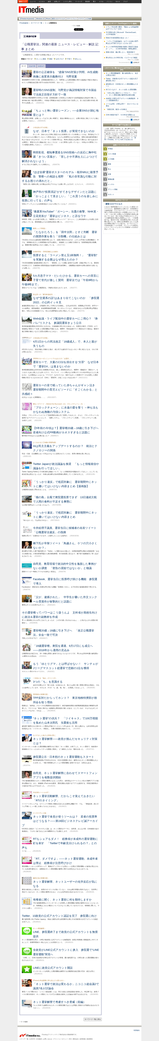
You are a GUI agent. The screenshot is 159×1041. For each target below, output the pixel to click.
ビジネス (42, 1)
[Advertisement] (121, 272)
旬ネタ (118, 1)
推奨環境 (90, 1039)
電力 (94, 1)
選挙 (50, 59)
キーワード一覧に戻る (93, 1019)
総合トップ (23, 1)
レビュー (41, 66)
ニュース (33, 1)
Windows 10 (40, 19)
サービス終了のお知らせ (121, 125)
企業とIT (57, 1)
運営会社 (76, 1039)
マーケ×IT (78, 1)
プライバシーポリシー (60, 1039)
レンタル (111, 184)
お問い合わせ (47, 1039)
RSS (70, 1039)
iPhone (48, 19)
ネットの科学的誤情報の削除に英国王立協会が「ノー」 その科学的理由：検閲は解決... (122, 48)
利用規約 (137, 1030)
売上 (109, 169)
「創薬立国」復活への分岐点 (122, 110)
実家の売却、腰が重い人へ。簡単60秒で (122, 53)
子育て (69, 59)
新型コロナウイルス (58, 19)
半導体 (110, 149)
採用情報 (83, 1039)
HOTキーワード (121, 200)
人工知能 (88, 19)
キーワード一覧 (36, 23)
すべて (24, 66)
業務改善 (111, 179)
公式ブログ (60, 59)
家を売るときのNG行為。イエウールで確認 (122, 58)
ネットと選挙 (41, 59)
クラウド (81, 19)
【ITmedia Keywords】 (27, 19)
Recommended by (124, 62)
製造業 (87, 1)
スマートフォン (71, 19)
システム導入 (67, 1)
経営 (49, 1)
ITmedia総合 (23, 23)
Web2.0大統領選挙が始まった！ (117, 38)
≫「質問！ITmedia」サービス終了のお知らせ (120, 138)
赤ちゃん (78, 59)
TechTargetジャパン (125, 23)
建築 (109, 164)
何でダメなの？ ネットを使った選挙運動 (121, 89)
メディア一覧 (23, 1039)
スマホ (101, 1)
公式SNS (32, 1039)
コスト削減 (112, 154)
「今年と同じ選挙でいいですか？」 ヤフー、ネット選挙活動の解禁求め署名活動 (121, 94)
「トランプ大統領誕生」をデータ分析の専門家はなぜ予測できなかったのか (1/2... (122, 42)
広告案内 (39, 1039)
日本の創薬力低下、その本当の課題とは (122, 116)
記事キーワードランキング (121, 145)
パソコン (110, 1)
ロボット (111, 194)
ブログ (125, 1)
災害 (109, 174)
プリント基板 (113, 189)
